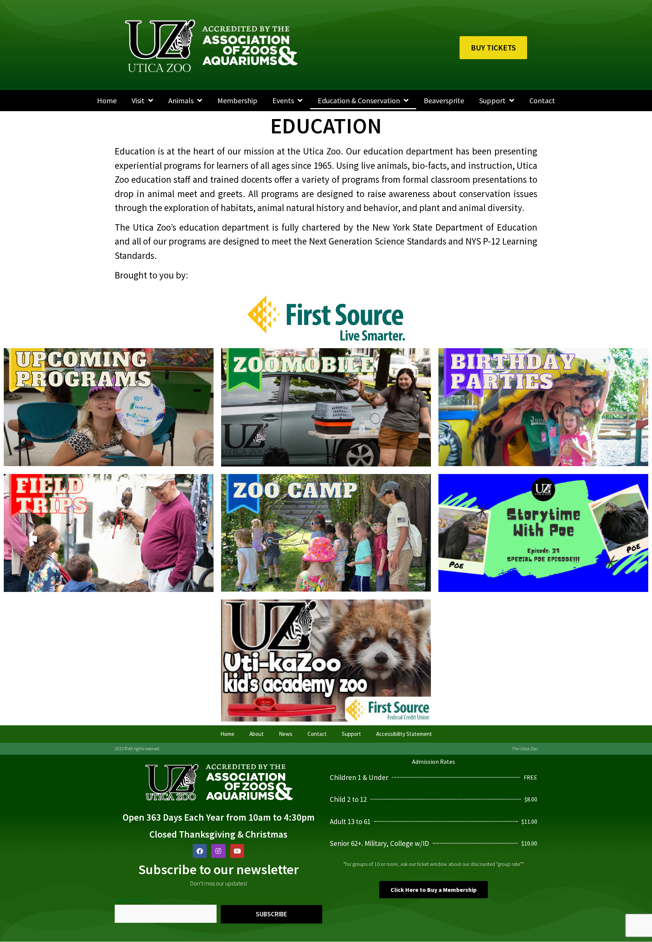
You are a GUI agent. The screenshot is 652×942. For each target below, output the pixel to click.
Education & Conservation (359, 100)
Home (107, 100)
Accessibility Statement (404, 733)
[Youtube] (237, 851)
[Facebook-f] (200, 851)
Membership (237, 100)
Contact (542, 100)
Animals (181, 100)
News (285, 733)
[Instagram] (218, 851)
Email (133, 900)
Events (283, 100)
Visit (138, 100)
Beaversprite (444, 100)
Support (492, 100)
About (256, 733)
